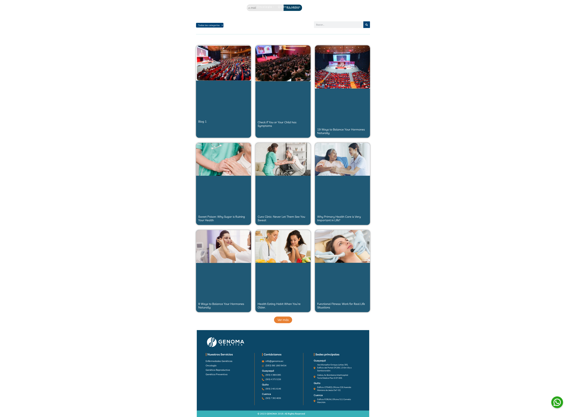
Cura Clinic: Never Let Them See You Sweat (281, 218)
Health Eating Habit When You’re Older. (279, 305)
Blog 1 (202, 121)
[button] (283, 320)
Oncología (264, 6)
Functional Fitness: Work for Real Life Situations (341, 305)
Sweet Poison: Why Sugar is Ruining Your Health (221, 218)
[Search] (366, 24)
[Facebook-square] (364, 7)
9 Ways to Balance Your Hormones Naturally (221, 305)
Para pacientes (240, 6)
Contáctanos (336, 6)
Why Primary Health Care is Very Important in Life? (339, 218)
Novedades (312, 6)
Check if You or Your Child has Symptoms (277, 124)
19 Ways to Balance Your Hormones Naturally (341, 131)
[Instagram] (370, 7)
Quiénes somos (289, 6)
